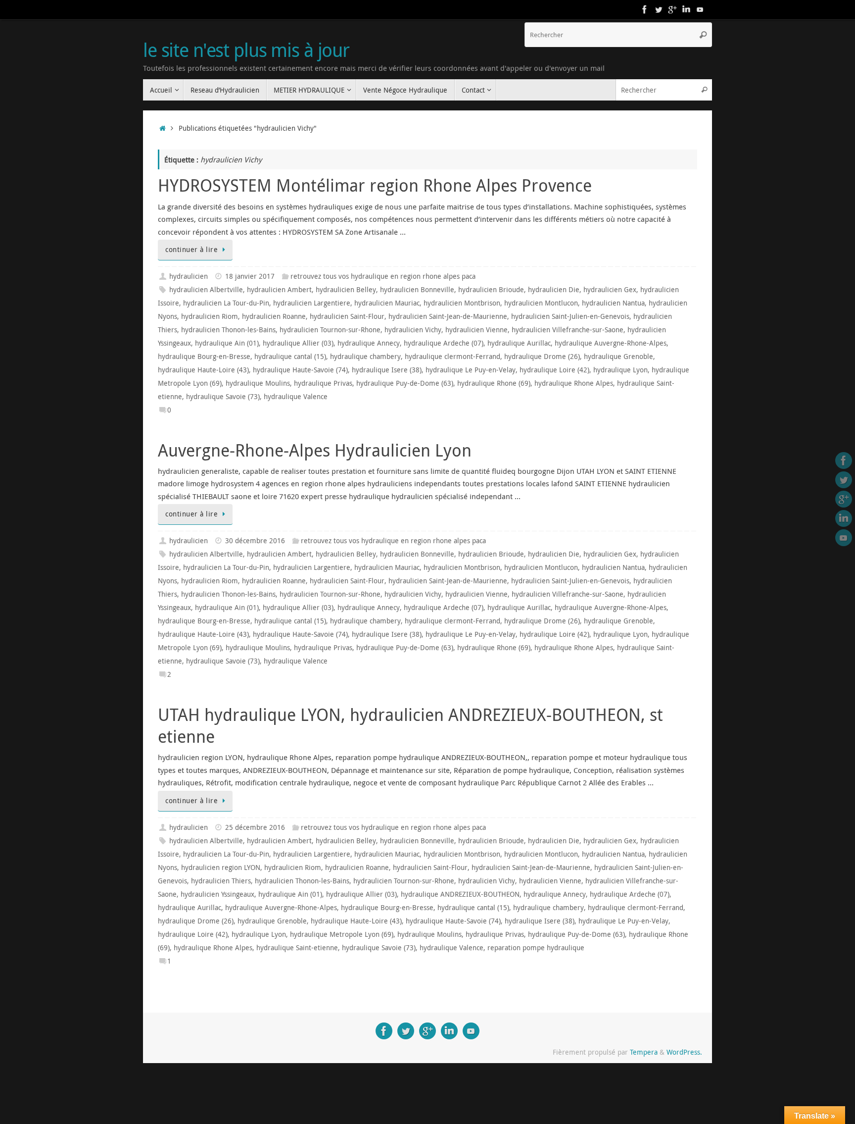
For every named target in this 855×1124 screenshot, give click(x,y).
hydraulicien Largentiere (311, 303)
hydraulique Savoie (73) (223, 396)
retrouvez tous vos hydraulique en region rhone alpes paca (382, 276)
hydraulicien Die (553, 289)
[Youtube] (700, 9)
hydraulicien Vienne (476, 329)
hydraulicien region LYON (220, 867)
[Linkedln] (686, 9)
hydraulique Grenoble (618, 356)
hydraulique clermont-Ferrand (452, 356)
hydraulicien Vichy (412, 329)
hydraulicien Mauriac (387, 303)
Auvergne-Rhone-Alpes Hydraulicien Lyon (315, 450)
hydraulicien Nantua (613, 303)
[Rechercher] (703, 34)
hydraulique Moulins (258, 383)
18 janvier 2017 (250, 276)
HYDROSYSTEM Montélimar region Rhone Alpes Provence (375, 185)
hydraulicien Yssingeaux (217, 894)
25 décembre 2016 (255, 827)
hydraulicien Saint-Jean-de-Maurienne (447, 316)
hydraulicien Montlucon (541, 303)
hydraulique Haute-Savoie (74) (300, 369)
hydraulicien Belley (346, 289)
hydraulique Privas (323, 383)
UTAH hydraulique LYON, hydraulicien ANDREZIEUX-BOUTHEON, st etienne (410, 725)
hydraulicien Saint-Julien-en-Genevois (570, 316)
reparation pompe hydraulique (535, 947)
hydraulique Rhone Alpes (573, 383)
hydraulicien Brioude (491, 289)
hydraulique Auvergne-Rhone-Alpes (610, 343)
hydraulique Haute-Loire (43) (203, 369)
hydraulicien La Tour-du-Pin (226, 303)
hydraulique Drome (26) (542, 356)
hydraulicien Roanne (274, 316)
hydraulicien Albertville (206, 289)
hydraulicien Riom (209, 316)
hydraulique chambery (365, 356)
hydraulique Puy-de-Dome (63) (404, 383)
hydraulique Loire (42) (554, 369)
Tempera (644, 1052)
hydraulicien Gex (609, 289)
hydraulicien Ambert (279, 289)
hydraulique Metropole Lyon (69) (341, 934)
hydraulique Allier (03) (298, 343)
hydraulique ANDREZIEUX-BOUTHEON (460, 894)
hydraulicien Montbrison (462, 303)
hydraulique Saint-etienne (297, 947)
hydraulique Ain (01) (227, 343)
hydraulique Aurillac (519, 343)
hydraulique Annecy (368, 343)
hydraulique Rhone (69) (493, 383)
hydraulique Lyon (620, 369)
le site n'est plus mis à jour (246, 50)
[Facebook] (645, 9)
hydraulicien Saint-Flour (347, 316)
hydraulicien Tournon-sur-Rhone (330, 329)
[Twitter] (658, 9)
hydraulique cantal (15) (290, 356)
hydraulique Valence (296, 396)
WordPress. (684, 1052)
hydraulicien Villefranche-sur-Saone (567, 329)
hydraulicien (188, 276)
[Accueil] (162, 128)
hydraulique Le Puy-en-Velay (471, 369)
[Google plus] (672, 9)
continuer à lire (191, 249)
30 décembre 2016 (255, 540)
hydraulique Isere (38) (387, 369)
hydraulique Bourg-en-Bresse (204, 356)
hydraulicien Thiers (221, 880)
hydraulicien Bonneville (417, 289)
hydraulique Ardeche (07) (443, 343)
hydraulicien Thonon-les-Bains (228, 329)
